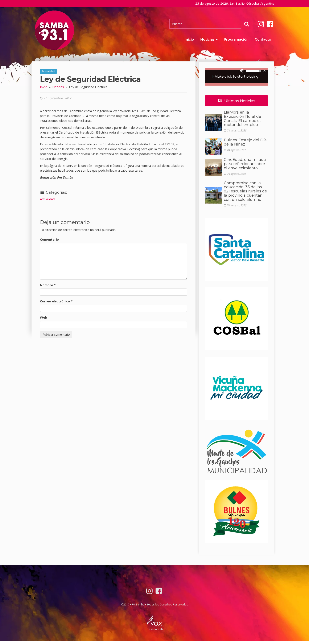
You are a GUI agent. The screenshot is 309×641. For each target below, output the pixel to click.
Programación (236, 39)
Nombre (47, 285)
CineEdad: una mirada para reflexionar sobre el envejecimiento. (245, 163)
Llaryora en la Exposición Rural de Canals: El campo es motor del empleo (242, 118)
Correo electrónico (56, 301)
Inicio (189, 39)
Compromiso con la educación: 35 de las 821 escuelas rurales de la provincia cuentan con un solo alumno (245, 191)
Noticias (207, 39)
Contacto (263, 39)
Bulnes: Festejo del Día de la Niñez (245, 142)
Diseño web (155, 629)
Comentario (49, 239)
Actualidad (48, 71)
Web (43, 317)
